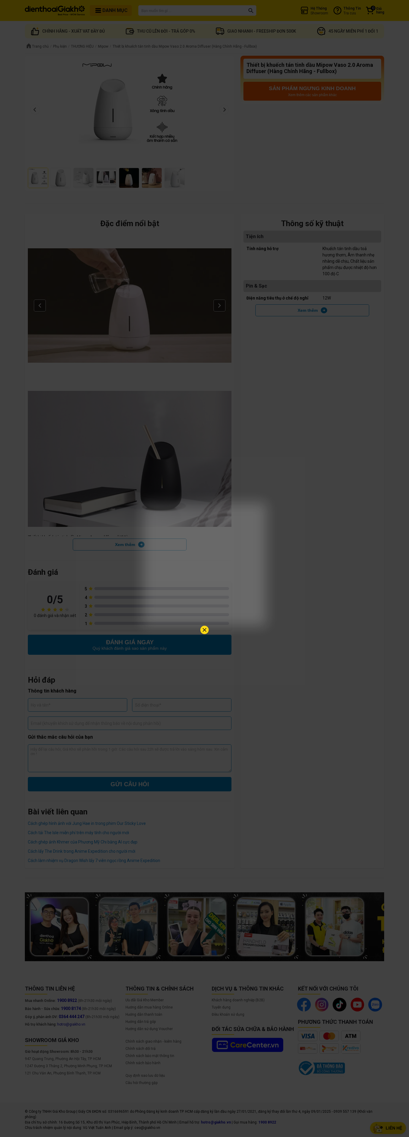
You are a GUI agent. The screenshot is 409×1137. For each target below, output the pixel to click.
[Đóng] (204, 630)
